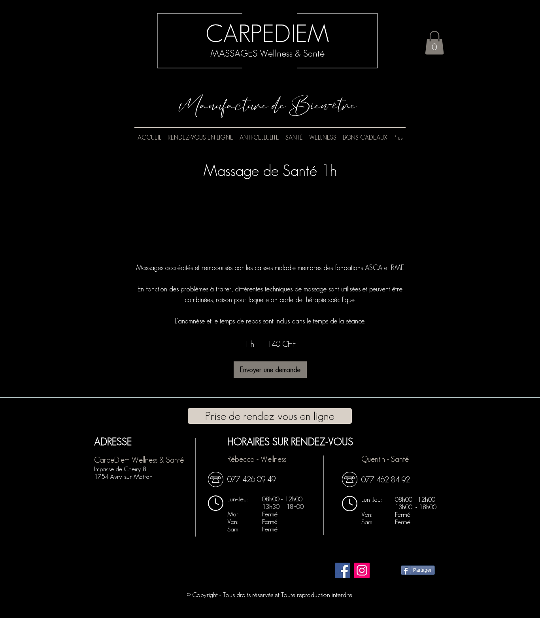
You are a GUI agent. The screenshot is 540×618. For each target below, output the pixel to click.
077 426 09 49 (251, 479)
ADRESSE (113, 441)
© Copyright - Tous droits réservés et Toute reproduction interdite (269, 594)
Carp (102, 459)
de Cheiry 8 (120, 468)
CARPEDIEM (267, 33)
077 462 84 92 (385, 479)
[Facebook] (342, 570)
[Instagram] (362, 570)
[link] (270, 369)
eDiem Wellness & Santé (147, 459)
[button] (434, 43)
